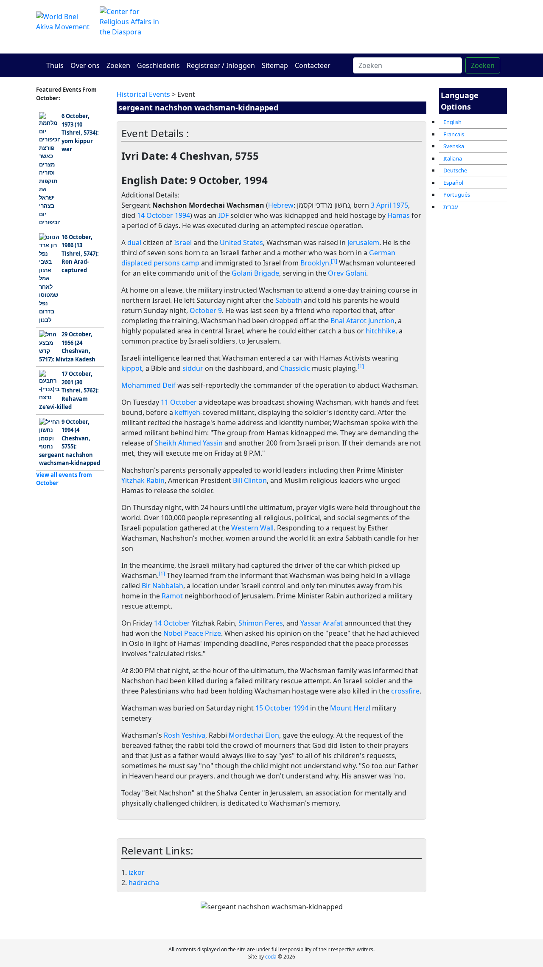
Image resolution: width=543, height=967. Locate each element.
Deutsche (455, 170)
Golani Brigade (255, 273)
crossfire (405, 691)
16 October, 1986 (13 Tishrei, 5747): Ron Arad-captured (80, 253)
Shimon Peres (260, 623)
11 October (179, 402)
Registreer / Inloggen (221, 65)
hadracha (144, 882)
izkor (137, 872)
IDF (223, 215)
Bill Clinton (250, 480)
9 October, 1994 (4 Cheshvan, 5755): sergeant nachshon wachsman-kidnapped (69, 442)
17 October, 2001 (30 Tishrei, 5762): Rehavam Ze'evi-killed (69, 390)
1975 (400, 205)
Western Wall (252, 528)
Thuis (55, 65)
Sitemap (275, 65)
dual (134, 242)
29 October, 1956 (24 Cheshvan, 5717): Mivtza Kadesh (67, 346)
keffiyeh (187, 412)
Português (456, 194)
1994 (182, 215)
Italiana (452, 158)
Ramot (172, 595)
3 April (381, 205)
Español (453, 182)
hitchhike (380, 330)
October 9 (206, 310)
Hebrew (281, 205)
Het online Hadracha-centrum (352, 26)
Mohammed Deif (148, 385)
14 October (155, 215)
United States (241, 242)
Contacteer (312, 65)
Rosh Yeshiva (184, 735)
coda (271, 956)
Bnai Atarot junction (362, 320)
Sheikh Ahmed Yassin (189, 443)
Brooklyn (314, 263)
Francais (453, 134)
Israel (183, 242)
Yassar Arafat (321, 623)
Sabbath (288, 300)
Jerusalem (363, 242)
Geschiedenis (158, 65)
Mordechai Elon (254, 735)
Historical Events (143, 94)
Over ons (85, 65)
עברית (450, 207)
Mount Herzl (350, 708)
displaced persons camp (160, 263)
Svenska (453, 146)
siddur (192, 368)
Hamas (398, 215)
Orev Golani (347, 273)
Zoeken (118, 65)
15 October (273, 708)
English (452, 122)
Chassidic (295, 368)
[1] (334, 261)
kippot (131, 368)
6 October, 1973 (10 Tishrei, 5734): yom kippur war (80, 132)
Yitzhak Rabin (143, 480)
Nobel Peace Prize (192, 633)
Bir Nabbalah (162, 585)
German (382, 252)
